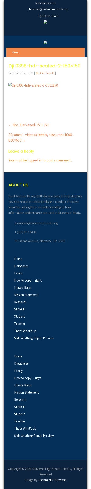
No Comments (45, 73)
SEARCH (19, 309)
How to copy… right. (28, 280)
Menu (15, 52)
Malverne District (45, 3)
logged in (35, 160)
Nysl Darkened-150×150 (28, 125)
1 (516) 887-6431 (48, 16)
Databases (21, 266)
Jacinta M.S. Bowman (52, 480)
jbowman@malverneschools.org (48, 9)
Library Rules (22, 288)
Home (18, 259)
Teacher (19, 324)
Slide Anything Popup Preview (34, 338)
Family (18, 273)
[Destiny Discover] (45, 22)
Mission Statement (26, 295)
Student (19, 316)
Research (20, 302)
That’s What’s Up (25, 331)
